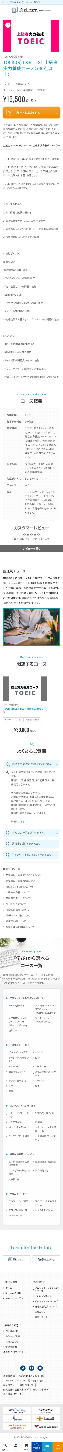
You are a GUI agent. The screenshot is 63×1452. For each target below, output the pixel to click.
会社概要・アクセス (12, 1394)
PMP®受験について (16, 921)
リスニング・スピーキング (19, 1114)
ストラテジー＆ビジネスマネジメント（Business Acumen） (45, 1009)
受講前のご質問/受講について (21, 880)
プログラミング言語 (18, 1052)
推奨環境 (10, 1346)
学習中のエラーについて (18, 898)
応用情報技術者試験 (45, 1161)
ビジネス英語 (15, 1122)
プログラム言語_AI (18, 1210)
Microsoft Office (17, 1127)
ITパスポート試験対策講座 (19, 1172)
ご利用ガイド (11, 1331)
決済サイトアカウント (13, 1352)
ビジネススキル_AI (44, 1210)
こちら (21, 821)
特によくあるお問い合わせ (19, 886)
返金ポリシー (9, 1385)
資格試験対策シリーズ (21, 1154)
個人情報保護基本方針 (14, 1389)
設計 (37, 1057)
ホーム (8, 1287)
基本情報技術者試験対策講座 (19, 1163)
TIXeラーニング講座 (18, 1201)
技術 (37, 1086)
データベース (41, 1066)
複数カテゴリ (15, 1030)
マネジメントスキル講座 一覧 (45, 1129)
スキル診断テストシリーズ (45, 1073)
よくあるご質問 (12, 1336)
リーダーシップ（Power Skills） (42, 1019)
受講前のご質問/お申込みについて (24, 875)
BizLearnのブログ (12, 1298)
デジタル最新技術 (17, 1080)
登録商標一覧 (27, 1385)
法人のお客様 (39, 1389)
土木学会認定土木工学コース (45, 1137)
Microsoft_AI (15, 1215)
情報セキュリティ (17, 1071)
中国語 (38, 1122)
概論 (11, 1091)
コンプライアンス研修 (19, 1136)
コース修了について (16, 904)
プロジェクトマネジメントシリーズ (26, 998)
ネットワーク (15, 1066)
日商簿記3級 (41, 1170)
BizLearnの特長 (13, 1293)
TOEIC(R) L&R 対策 (44, 1113)
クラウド (39, 1052)
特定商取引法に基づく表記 (32, 1376)
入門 (11, 1086)
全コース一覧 (41, 1317)
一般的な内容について (17, 892)
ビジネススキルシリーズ (21, 1105)
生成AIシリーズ (17, 1194)
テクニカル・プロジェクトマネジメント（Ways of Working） (19, 1021)
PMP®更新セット (17, 1005)
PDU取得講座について (18, 909)
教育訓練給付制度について (20, 927)
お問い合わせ (12, 1341)
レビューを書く (31, 548)
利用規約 (7, 1376)
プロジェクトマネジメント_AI (45, 1202)
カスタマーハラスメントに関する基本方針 (23, 1380)
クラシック (40, 1080)
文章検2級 (14, 1179)
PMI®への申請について (18, 915)
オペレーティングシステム (19, 1059)
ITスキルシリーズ (18, 1045)
